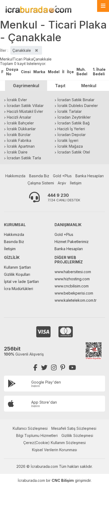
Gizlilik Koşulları (17, 274)
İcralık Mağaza (70, 146)
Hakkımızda (15, 176)
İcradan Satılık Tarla (24, 158)
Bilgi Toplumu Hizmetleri (37, 435)
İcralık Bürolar (19, 134)
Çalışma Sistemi (41, 183)
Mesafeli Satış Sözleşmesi (73, 428)
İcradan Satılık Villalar (25, 105)
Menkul (6, 59)
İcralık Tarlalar (69, 111)
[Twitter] (44, 367)
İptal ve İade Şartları (21, 281)
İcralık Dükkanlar (21, 129)
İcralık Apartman (21, 146)
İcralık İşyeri (67, 140)
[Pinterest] (62, 367)
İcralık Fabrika (19, 140)
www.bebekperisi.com (73, 293)
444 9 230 (58, 195)
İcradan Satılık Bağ (73, 123)
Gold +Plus (62, 176)
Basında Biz (39, 176)
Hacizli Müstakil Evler (25, 111)
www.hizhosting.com (72, 279)
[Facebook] (35, 367)
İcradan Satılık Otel (73, 152)
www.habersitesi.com (72, 271)
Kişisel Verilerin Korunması (54, 449)
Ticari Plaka (23, 59)
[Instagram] (54, 367)
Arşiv (62, 183)
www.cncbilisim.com (71, 286)
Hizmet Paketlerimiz (71, 241)
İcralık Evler (17, 99)
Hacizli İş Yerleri (71, 129)
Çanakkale (42, 59)
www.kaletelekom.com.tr (75, 300)
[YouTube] (72, 367)
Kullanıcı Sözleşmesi (30, 428)
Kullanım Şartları (17, 267)
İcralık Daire (17, 152)
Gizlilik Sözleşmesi (77, 435)
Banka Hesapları (89, 176)
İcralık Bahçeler (20, 123)
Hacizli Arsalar (19, 117)
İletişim (75, 183)
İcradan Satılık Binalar (75, 99)
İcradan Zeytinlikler (74, 117)
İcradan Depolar (71, 134)
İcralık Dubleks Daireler (77, 105)
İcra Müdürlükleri (18, 288)
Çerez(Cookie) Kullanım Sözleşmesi (54, 442)
